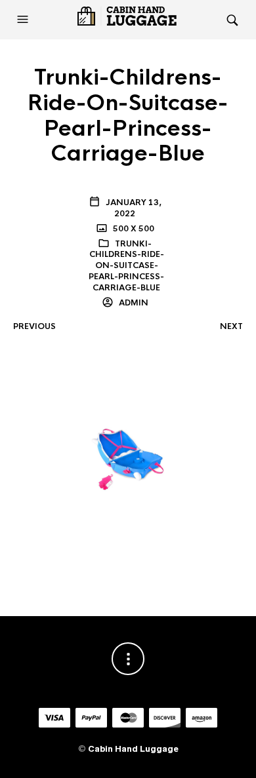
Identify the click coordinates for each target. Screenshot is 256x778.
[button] (24, 19)
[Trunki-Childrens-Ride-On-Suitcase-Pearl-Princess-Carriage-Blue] (128, 455)
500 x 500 (132, 229)
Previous (34, 326)
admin (132, 303)
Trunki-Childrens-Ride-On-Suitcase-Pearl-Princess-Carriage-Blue (126, 266)
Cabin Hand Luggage (133, 749)
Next (231, 326)
